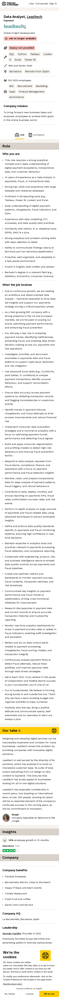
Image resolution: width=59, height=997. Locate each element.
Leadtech (34, 17)
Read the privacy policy (12, 984)
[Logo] (10, 4)
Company (38, 134)
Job (22, 134)
